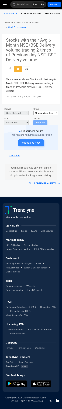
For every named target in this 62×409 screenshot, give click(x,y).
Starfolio (10, 362)
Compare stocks (14, 286)
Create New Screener (31, 13)
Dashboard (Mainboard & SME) (21, 307)
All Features (47, 230)
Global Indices (13, 271)
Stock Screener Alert (17, 27)
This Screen (8, 13)
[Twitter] (50, 401)
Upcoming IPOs (48, 307)
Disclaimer (40, 347)
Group (36, 109)
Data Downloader (14, 290)
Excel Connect (35, 290)
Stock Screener (33, 22)
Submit (36, 118)
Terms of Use (24, 347)
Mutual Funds (12, 267)
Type (6, 118)
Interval (7, 109)
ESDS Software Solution (40, 329)
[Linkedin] (57, 401)
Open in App (38, 4)
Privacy (9, 347)
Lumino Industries (15, 329)
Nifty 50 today (13, 245)
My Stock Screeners (14, 22)
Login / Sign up (54, 4)
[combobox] (45, 113)
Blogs (24, 230)
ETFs (38, 263)
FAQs (34, 230)
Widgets (30, 286)
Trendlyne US (16, 366)
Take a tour (14, 155)
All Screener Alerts (43, 183)
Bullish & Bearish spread (36, 267)
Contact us (11, 230)
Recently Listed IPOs (20, 311)
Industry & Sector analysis (19, 263)
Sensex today (31, 245)
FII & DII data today (44, 249)
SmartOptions (26, 362)
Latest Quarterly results (18, 249)
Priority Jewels (17, 333)
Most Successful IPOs (17, 315)
